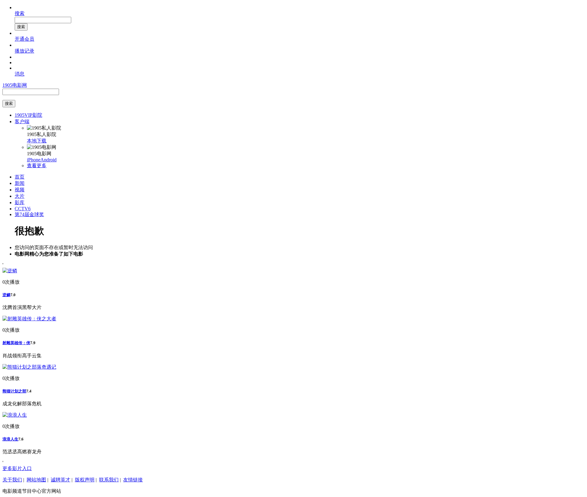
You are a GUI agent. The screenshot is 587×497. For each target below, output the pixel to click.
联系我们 (109, 479)
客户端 (22, 121)
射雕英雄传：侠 (16, 343)
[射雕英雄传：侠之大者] (29, 318)
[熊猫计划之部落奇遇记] (29, 367)
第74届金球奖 (29, 214)
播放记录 (24, 50)
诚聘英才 (60, 479)
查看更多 (36, 165)
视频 (19, 189)
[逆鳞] (9, 270)
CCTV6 (23, 208)
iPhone (33, 159)
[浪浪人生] (14, 415)
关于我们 (12, 479)
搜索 (19, 13)
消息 (19, 73)
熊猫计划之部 (14, 391)
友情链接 (133, 479)
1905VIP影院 (28, 115)
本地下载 (36, 140)
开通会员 (24, 39)
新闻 (19, 183)
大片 (19, 196)
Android (48, 159)
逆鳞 (6, 295)
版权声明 (84, 479)
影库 (19, 202)
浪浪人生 (10, 439)
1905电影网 (14, 85)
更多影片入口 (17, 468)
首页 (19, 176)
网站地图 (36, 479)
